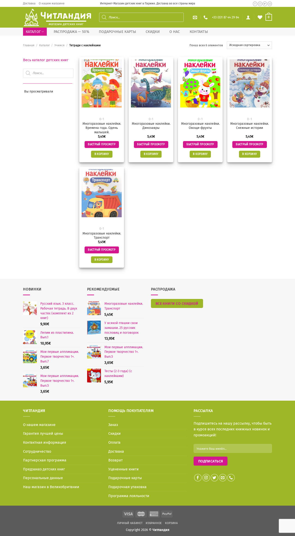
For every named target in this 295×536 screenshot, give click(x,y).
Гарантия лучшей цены (43, 433)
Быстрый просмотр (101, 144)
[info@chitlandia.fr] (195, 17)
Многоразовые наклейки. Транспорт (102, 236)
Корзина (171, 523)
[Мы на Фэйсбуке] (255, 3)
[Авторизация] (248, 17)
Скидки (153, 31)
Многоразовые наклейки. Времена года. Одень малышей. (102, 128)
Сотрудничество (37, 451)
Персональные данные (43, 478)
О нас (174, 31)
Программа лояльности (128, 496)
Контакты (199, 31)
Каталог (33, 31)
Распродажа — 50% (71, 31)
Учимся (59, 45)
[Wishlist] (260, 17)
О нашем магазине (52, 3)
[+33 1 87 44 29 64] (206, 17)
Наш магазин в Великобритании (51, 487)
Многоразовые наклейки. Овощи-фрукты (200, 126)
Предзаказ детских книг (44, 469)
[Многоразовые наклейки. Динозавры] (151, 83)
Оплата (114, 442)
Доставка (29, 3)
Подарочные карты (117, 31)
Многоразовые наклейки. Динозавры (151, 126)
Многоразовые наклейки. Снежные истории (249, 126)
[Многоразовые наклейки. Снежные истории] (250, 83)
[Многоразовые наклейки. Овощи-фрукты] (200, 83)
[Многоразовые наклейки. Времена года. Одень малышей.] (102, 83)
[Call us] (231, 477)
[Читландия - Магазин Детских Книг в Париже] (57, 17)
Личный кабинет (130, 523)
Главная (28, 45)
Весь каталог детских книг (45, 60)
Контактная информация (44, 442)
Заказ (113, 425)
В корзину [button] (101, 154)
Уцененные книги (123, 469)
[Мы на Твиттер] (265, 3)
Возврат (115, 460)
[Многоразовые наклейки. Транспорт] (102, 193)
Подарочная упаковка (127, 487)
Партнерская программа (44, 460)
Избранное (154, 523)
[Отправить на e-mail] (270, 3)
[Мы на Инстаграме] (260, 3)
